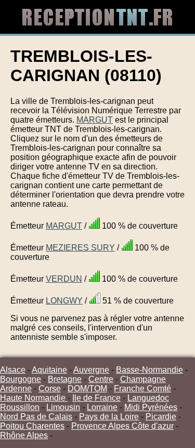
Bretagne (65, 379)
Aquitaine (49, 369)
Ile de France (96, 397)
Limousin (63, 407)
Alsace (12, 369)
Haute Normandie (34, 397)
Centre (100, 379)
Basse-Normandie (149, 369)
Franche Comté (142, 388)
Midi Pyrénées (150, 407)
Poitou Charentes (32, 425)
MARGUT (94, 119)
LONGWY (64, 300)
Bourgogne (20, 379)
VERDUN (64, 278)
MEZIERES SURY (80, 247)
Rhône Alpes (24, 435)
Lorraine (102, 407)
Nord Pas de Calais (36, 416)
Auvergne (91, 369)
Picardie (161, 416)
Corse (49, 388)
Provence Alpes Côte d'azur (122, 425)
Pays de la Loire (109, 416)
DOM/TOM (87, 388)
